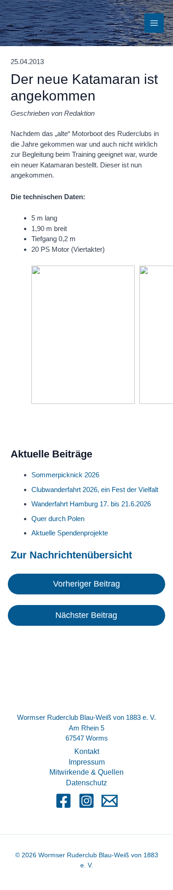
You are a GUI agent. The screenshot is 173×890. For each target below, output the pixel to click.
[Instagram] (86, 801)
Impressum (87, 762)
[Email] (109, 801)
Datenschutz (86, 783)
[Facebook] (63, 801)
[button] (83, 335)
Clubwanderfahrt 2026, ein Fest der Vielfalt (94, 489)
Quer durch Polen (57, 518)
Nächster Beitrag (86, 615)
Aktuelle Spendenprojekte (69, 533)
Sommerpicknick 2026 (65, 475)
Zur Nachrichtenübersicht (71, 555)
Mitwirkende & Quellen (86, 772)
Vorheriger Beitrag (86, 583)
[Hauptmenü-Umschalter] (154, 23)
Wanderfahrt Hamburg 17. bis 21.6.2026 (91, 504)
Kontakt (86, 751)
